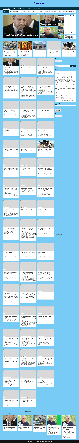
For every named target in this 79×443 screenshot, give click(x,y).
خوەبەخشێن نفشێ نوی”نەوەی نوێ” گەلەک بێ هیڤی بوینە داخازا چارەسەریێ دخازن (45, 189)
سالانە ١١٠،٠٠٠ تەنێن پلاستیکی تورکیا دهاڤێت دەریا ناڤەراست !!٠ (60, 11)
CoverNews (44, 441)
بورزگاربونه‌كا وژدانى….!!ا (43, 209)
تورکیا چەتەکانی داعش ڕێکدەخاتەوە (10, 316)
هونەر (23, 8)
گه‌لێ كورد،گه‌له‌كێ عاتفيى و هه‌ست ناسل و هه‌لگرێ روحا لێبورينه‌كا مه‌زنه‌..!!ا (10, 273)
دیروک (6, 207)
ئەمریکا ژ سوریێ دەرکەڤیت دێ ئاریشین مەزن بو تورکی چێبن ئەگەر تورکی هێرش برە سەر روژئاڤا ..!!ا (45, 273)
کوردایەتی (24, 356)
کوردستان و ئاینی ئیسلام (37, 8)
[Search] (75, 8)
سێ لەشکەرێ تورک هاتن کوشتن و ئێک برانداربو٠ (62, 95)
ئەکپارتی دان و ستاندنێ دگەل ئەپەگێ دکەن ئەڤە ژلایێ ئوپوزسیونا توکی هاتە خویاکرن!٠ (11, 169)
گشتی (7, 33)
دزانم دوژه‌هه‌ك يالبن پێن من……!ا (44, 293)
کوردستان (39, 2)
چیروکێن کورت (12, 8)
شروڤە (5, 33)
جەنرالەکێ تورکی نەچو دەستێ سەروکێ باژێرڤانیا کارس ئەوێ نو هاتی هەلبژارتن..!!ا (28, 230)
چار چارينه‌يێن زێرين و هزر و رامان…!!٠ (16, 35)
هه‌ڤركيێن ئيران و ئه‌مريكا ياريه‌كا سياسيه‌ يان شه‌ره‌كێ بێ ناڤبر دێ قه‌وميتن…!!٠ (27, 112)
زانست (19, 8)
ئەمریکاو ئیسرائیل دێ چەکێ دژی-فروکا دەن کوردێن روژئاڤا (64, 100)
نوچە (8, 8)
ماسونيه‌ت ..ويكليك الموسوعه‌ (26, 188)
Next (30, 410)
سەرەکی (4, 8)
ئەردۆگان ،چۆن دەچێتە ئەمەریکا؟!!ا (27, 209)
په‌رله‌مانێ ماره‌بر (7, 130)
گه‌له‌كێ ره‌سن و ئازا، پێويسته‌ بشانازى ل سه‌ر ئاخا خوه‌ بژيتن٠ (64, 97)
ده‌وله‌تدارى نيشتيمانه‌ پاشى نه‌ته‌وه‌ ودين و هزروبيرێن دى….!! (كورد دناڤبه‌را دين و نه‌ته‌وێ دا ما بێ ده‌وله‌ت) (28, 340)
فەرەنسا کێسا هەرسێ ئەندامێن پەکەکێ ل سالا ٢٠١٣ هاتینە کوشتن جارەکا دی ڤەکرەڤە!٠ (24, 53)
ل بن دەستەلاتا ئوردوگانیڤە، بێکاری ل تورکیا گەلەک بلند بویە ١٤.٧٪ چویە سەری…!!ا (11, 340)
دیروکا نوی (28, 8)
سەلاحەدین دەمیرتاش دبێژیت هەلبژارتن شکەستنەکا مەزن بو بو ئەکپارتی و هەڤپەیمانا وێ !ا (27, 381)
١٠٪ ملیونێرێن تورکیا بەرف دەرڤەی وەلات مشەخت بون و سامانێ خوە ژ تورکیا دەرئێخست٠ (45, 169)
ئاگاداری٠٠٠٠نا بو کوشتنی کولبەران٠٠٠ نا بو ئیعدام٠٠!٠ (63, 98)
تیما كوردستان (9, 36)
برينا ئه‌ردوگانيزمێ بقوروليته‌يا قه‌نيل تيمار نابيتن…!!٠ (48, 24)
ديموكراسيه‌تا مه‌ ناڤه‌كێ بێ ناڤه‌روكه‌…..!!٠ (61, 90)
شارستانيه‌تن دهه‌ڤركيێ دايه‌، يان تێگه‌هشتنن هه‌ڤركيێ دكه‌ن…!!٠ (64, 86)
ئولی (4, 207)
